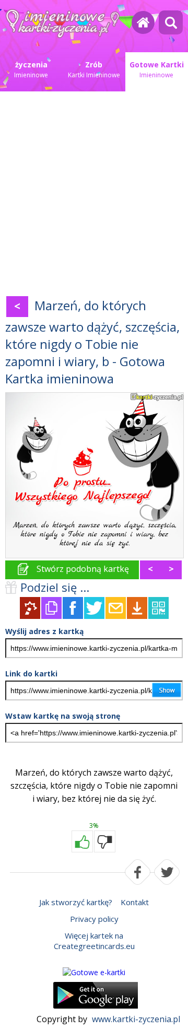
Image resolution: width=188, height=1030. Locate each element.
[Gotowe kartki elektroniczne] (94, 972)
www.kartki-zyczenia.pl (136, 1019)
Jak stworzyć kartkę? (75, 902)
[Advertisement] (94, 196)
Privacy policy (94, 919)
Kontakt (135, 902)
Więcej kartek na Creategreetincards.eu (94, 940)
